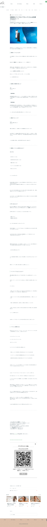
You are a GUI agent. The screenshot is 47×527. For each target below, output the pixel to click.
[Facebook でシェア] (10, 488)
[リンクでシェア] (15, 488)
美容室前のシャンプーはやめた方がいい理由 (23, 504)
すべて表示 (39, 494)
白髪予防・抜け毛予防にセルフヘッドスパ (35, 504)
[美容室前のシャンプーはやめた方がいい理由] (23, 499)
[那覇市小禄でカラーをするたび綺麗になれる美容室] (11, 499)
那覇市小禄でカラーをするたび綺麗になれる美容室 (11, 504)
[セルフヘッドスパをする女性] (35, 499)
